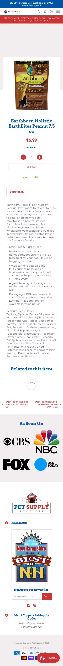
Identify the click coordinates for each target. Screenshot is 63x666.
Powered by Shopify (31, 648)
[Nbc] (46, 442)
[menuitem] (39, 11)
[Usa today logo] (46, 464)
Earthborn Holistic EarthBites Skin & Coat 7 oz (46, 404)
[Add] (39, 157)
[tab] (16, 192)
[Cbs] (16, 441)
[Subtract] (23, 157)
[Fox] (16, 464)
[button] (39, 11)
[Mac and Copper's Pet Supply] (12, 11)
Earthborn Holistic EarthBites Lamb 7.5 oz (16, 404)
